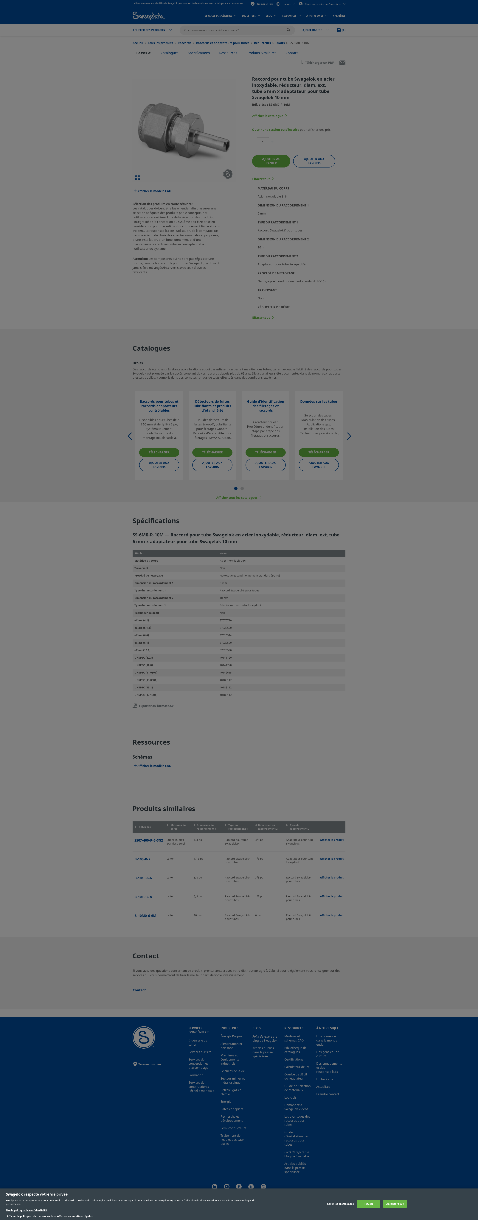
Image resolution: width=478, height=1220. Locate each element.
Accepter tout (395, 1204)
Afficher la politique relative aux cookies (31, 1216)
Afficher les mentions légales (74, 1216)
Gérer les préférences (340, 1204)
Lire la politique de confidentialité (26, 1210)
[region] (239, 1204)
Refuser (368, 1204)
